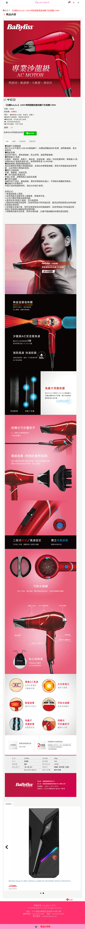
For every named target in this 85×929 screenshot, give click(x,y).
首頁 (6, 10)
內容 (7, 141)
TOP (71, 900)
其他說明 (22, 141)
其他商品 (9, 804)
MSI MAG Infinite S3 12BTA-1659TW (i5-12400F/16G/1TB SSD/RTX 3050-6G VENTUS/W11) (40, 881)
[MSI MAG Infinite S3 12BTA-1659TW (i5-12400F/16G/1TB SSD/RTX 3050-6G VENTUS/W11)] (44, 843)
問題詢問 (32, 141)
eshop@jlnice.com (49, 916)
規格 (13, 141)
